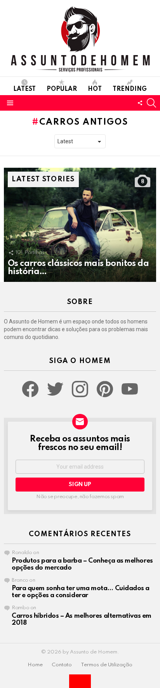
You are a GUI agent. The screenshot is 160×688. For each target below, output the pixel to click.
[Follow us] (140, 103)
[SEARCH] (151, 103)
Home (35, 664)
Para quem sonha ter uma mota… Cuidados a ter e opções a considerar (81, 592)
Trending (130, 89)
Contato (62, 664)
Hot (95, 89)
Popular (62, 89)
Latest (24, 89)
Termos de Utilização (106, 664)
